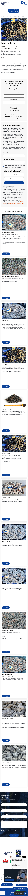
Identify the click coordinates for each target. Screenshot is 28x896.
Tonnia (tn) (6, 153)
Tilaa (7, 253)
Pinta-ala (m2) (14, 93)
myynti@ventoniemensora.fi (16, 203)
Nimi (2, 802)
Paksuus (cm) (14, 99)
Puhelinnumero (4, 814)
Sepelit (15, 16)
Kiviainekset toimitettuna (6, 16)
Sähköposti (3, 808)
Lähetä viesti (14, 836)
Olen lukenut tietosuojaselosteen (10, 830)
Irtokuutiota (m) (8, 159)
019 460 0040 (5, 797)
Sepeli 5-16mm (21, 16)
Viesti (2, 820)
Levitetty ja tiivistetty (14, 89)
